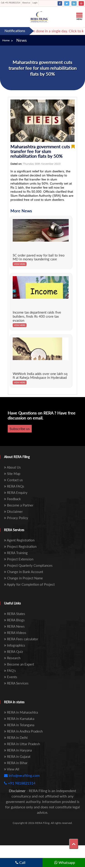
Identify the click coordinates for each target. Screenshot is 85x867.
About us (26, 2)
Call (21, 862)
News (21, 40)
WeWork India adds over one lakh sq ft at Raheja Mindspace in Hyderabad (40, 376)
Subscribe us (20, 428)
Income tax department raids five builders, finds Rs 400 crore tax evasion (37, 316)
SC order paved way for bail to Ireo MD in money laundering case (39, 257)
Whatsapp (66, 862)
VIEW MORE (19, 264)
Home (6, 40)
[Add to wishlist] (73, 151)
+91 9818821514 (10, 2)
